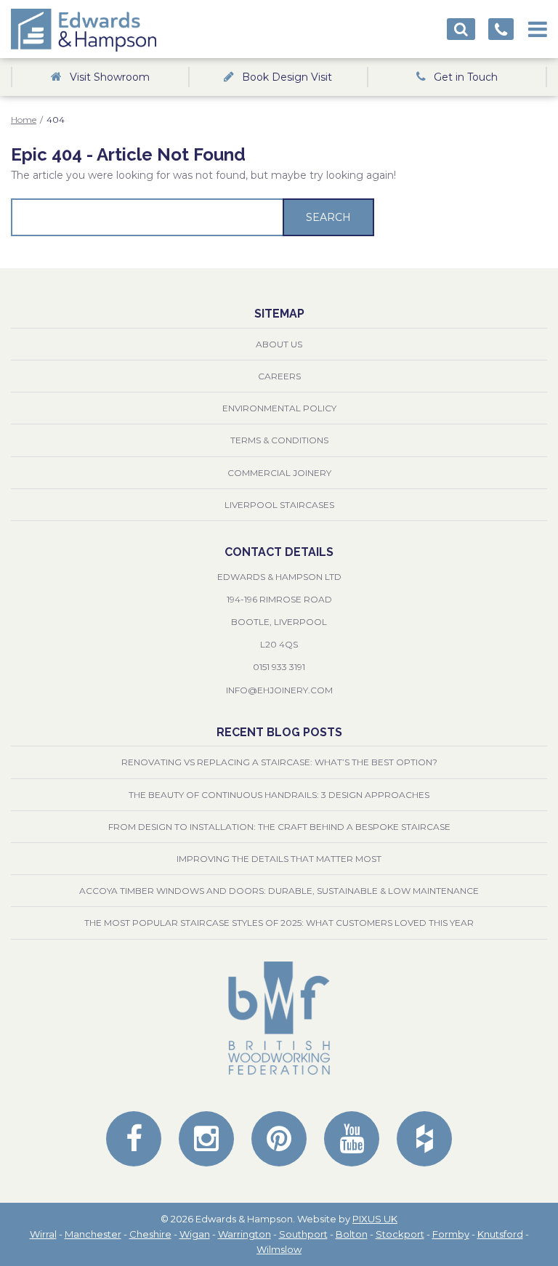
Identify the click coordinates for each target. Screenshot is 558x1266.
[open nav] (537, 24)
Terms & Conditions (279, 440)
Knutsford (500, 1234)
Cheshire (150, 1234)
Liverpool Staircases (279, 504)
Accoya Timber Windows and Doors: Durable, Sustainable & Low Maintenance (279, 890)
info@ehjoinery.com (279, 690)
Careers (279, 376)
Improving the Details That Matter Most (279, 858)
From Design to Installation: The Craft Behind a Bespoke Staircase (279, 826)
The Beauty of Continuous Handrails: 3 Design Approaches (279, 794)
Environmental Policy (279, 408)
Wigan (194, 1234)
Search (328, 217)
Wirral (43, 1234)
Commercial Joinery (279, 472)
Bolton (352, 1234)
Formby (450, 1234)
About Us (279, 344)
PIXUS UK (374, 1219)
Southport (303, 1234)
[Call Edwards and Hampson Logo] (501, 29)
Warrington (244, 1234)
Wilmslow (279, 1249)
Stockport (400, 1234)
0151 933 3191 (279, 666)
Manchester (93, 1234)
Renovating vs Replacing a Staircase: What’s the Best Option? (279, 762)
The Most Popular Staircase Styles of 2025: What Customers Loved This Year (279, 922)
